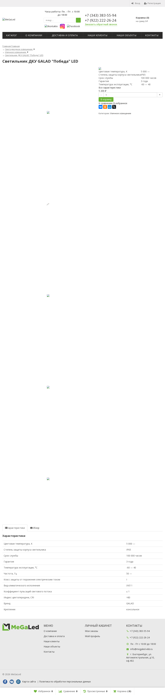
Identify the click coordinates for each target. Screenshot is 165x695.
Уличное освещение (120, 113)
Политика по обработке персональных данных (65, 681)
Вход (137, 3)
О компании (33, 35)
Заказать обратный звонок (101, 24)
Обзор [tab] (35, 527)
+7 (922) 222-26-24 (100, 20)
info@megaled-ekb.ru (141, 649)
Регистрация (154, 3)
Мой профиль (92, 636)
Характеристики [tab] (16, 527)
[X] (114, 107)
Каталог (11, 35)
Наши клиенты (97, 35)
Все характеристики (110, 87)
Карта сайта (29, 681)
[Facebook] (5, 681)
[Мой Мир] (110, 107)
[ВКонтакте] (100, 107)
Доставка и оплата (65, 35)
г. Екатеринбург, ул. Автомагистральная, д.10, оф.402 (140, 657)
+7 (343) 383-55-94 (100, 15)
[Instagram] (18, 681)
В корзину (106, 99)
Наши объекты (126, 35)
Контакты (151, 35)
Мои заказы (91, 631)
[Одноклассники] (105, 107)
